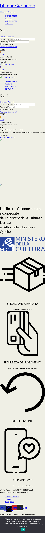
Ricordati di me (8, 44)
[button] (22, 52)
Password (3, 42)
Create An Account (7, 37)
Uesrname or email (6, 39)
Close (2, 54)
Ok (23, 529)
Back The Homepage (7, 137)
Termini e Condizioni (22, 427)
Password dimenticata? (8, 47)
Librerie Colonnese (17, 5)
